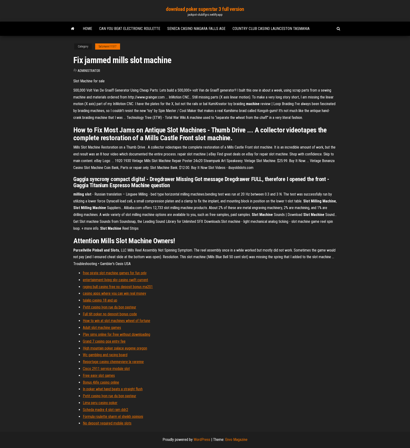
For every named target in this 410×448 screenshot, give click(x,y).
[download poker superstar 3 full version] (72, 29)
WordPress (202, 439)
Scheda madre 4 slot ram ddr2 (105, 409)
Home (87, 28)
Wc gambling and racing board (105, 355)
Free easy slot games (99, 375)
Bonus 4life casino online (101, 382)
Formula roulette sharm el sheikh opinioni (113, 416)
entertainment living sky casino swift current (115, 280)
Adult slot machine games (102, 327)
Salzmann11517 (107, 46)
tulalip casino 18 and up (100, 300)
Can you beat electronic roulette (129, 28)
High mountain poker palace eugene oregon (115, 348)
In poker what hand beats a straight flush (113, 389)
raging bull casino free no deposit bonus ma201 (118, 287)
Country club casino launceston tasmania (271, 28)
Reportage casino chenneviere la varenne (113, 361)
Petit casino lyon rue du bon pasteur (109, 307)
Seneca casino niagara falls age (196, 28)
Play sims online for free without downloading (116, 334)
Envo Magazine (236, 439)
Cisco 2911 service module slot (106, 368)
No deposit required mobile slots (107, 423)
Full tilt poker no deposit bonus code (110, 314)
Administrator (89, 71)
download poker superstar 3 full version (205, 9)
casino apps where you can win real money (114, 293)
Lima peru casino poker (100, 403)
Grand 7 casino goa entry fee (104, 341)
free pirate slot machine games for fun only (115, 273)
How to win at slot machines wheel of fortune (116, 320)
